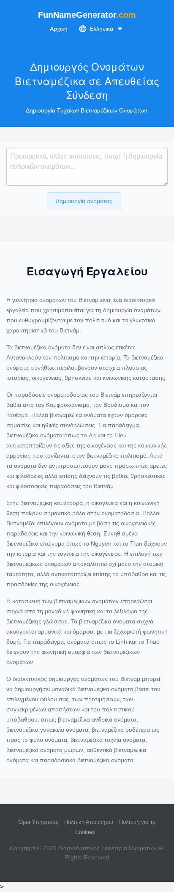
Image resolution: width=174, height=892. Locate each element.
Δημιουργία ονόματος (84, 201)
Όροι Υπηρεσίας (38, 822)
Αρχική (59, 28)
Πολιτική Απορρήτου (88, 822)
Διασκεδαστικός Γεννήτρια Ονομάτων (107, 848)
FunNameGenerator (87, 14)
